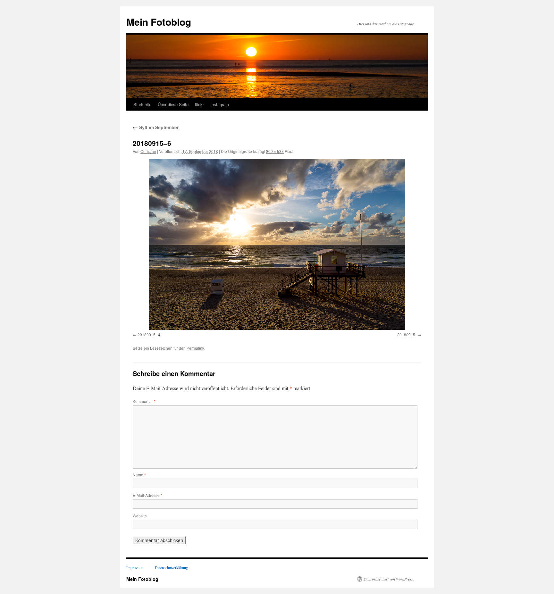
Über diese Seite (173, 104)
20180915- (406, 334)
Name (139, 474)
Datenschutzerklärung (171, 567)
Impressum (134, 567)
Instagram (219, 104)
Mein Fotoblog (158, 22)
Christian (148, 151)
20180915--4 (149, 334)
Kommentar (144, 401)
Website (140, 515)
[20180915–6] (277, 244)
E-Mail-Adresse (147, 495)
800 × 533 (275, 151)
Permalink (195, 348)
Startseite (142, 104)
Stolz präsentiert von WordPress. (389, 578)
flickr (199, 104)
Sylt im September (156, 127)
